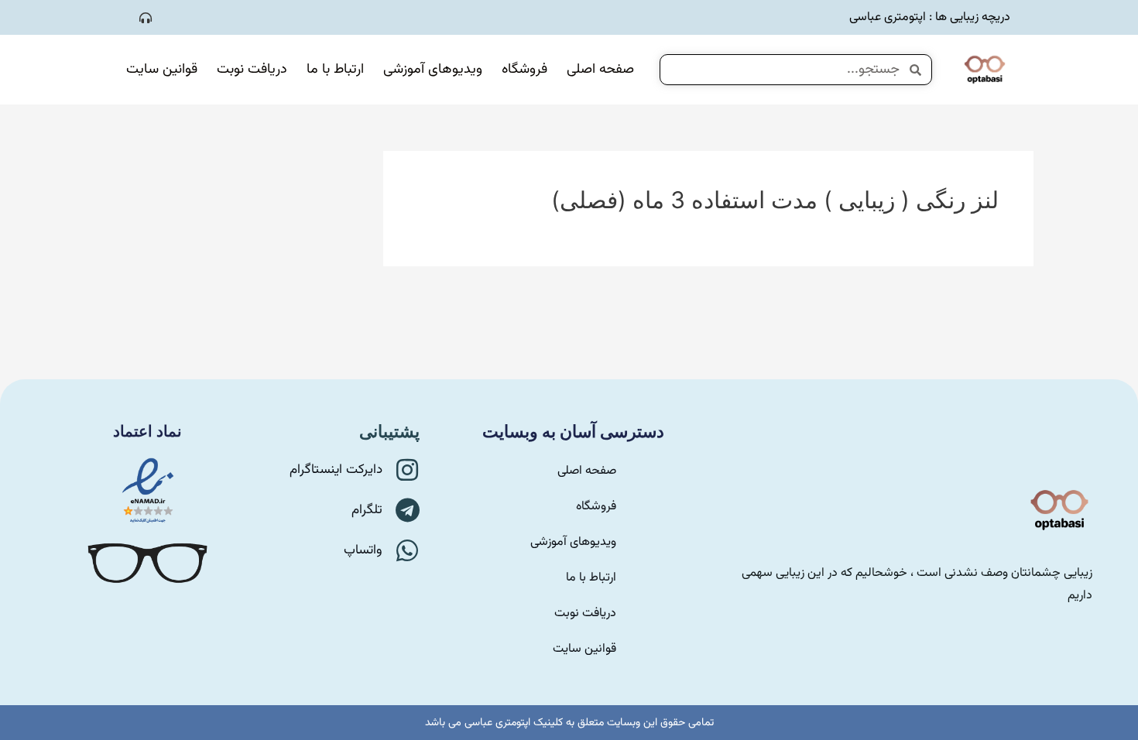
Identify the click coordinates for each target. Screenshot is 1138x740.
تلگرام (366, 510)
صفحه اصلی (600, 70)
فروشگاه (524, 70)
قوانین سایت (161, 70)
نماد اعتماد (147, 431)
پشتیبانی (389, 432)
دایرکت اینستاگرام (336, 470)
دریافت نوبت (252, 70)
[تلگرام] (407, 510)
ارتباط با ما (335, 70)
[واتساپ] (407, 550)
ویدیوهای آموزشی (432, 70)
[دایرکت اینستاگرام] (407, 469)
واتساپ (363, 550)
